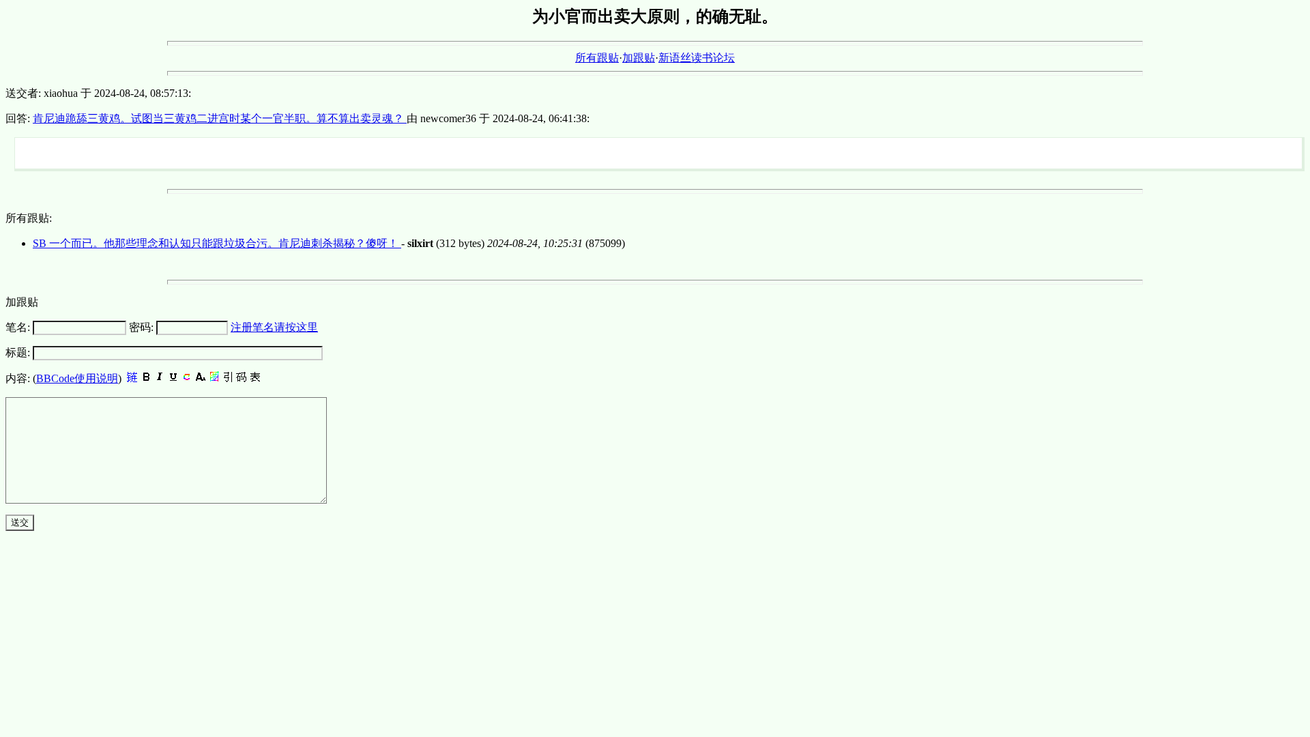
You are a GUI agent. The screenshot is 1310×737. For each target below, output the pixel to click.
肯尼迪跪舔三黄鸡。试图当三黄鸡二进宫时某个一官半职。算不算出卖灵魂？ (220, 118)
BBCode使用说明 (77, 378)
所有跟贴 (597, 57)
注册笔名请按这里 (274, 327)
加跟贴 (638, 57)
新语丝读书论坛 (696, 57)
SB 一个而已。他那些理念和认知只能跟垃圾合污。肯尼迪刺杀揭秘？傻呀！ (217, 243)
